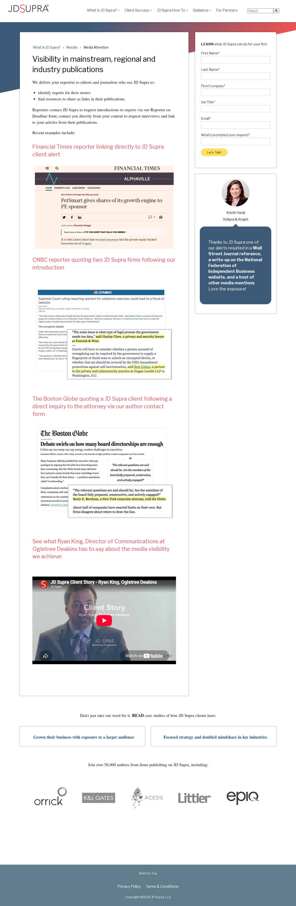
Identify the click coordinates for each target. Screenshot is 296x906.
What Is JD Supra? (47, 47)
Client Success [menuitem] (137, 10)
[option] (73, 798)
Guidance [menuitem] (200, 10)
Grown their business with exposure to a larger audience (83, 737)
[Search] (276, 10)
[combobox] (260, 10)
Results (72, 47)
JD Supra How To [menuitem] (171, 10)
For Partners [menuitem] (226, 10)
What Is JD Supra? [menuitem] (102, 10)
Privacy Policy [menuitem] (129, 886)
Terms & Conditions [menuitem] (162, 886)
